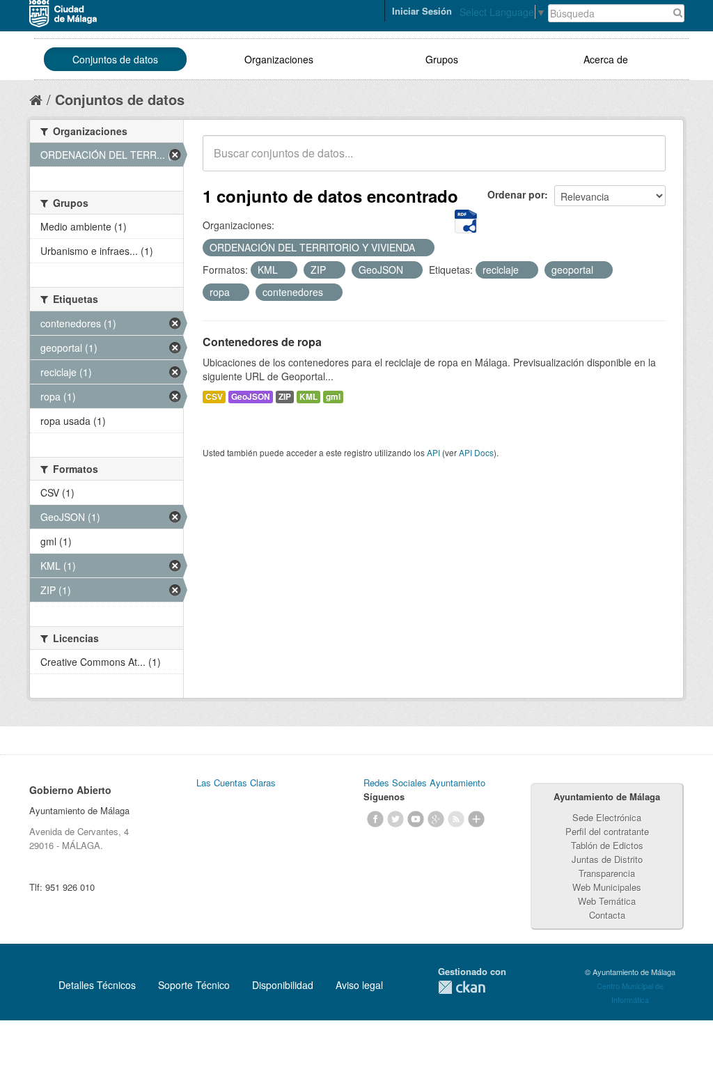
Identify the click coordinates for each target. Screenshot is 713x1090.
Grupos (441, 59)
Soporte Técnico (194, 985)
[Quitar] (423, 248)
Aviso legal (359, 985)
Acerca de (605, 59)
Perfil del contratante (607, 831)
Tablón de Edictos (607, 845)
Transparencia (607, 873)
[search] (645, 160)
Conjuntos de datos (115, 59)
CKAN (461, 987)
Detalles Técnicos (97, 985)
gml (333, 397)
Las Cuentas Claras (236, 782)
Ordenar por (515, 194)
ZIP (285, 397)
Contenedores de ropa (262, 342)
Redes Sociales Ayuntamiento (424, 782)
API (433, 452)
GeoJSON (250, 397)
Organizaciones (278, 59)
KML (308, 397)
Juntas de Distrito (607, 859)
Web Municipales (606, 887)
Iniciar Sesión (422, 10)
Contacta (607, 914)
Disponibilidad (282, 985)
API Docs (476, 452)
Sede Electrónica (606, 817)
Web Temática (607, 901)
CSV (214, 397)
